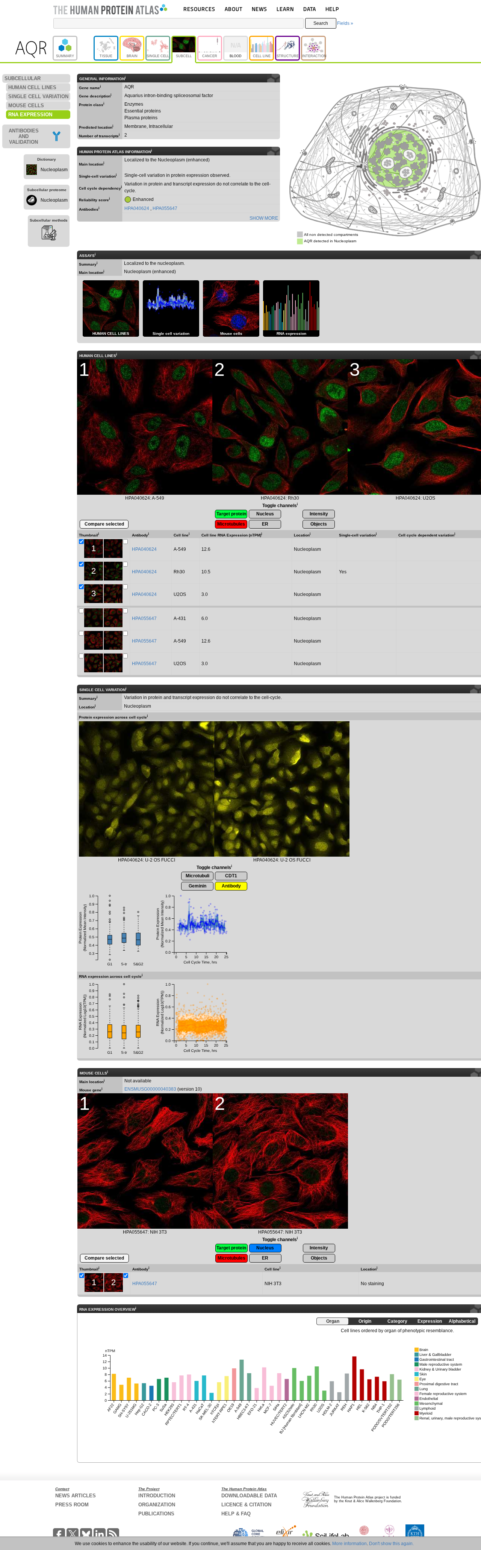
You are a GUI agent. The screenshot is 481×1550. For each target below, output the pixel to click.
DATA (309, 9)
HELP (332, 9)
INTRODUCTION (156, 1495)
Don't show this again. (391, 1543)
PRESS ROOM (72, 1504)
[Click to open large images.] (146, 789)
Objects (318, 524)
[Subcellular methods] (49, 234)
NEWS (259, 9)
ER (265, 524)
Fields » (345, 23)
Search (320, 23)
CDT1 (231, 875)
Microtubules (231, 524)
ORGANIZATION (156, 1504)
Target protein (231, 514)
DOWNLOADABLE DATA (249, 1495)
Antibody (231, 886)
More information (349, 1543)
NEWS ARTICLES (75, 1495)
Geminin (197, 886)
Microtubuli (197, 875)
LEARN (285, 9)
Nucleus (265, 514)
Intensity (319, 514)
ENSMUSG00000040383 (150, 1089)
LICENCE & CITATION (246, 1504)
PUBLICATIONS (156, 1514)
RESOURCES (199, 9)
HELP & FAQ (236, 1514)
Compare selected (104, 524)
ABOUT (233, 9)
